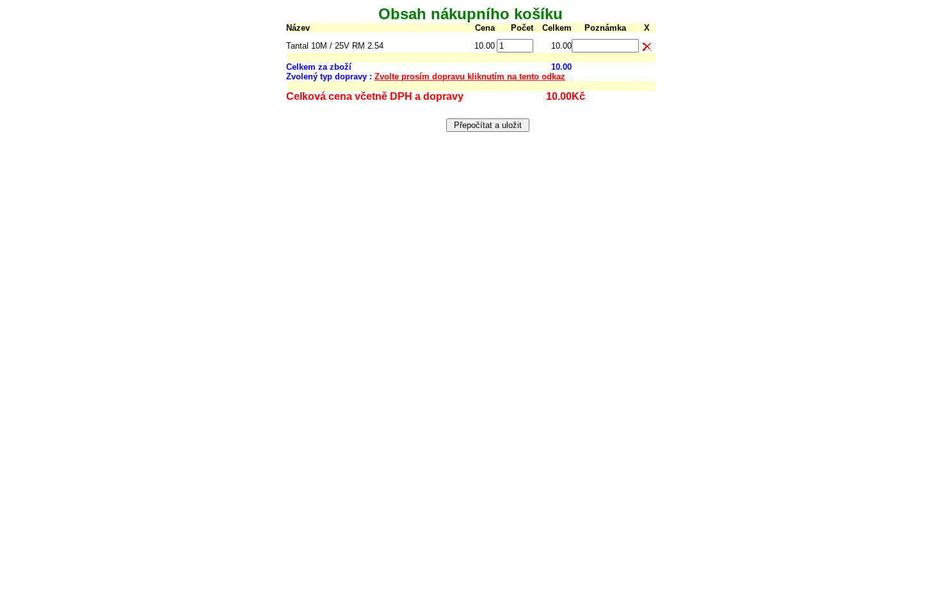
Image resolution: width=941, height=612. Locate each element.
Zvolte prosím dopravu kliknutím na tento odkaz (469, 76)
